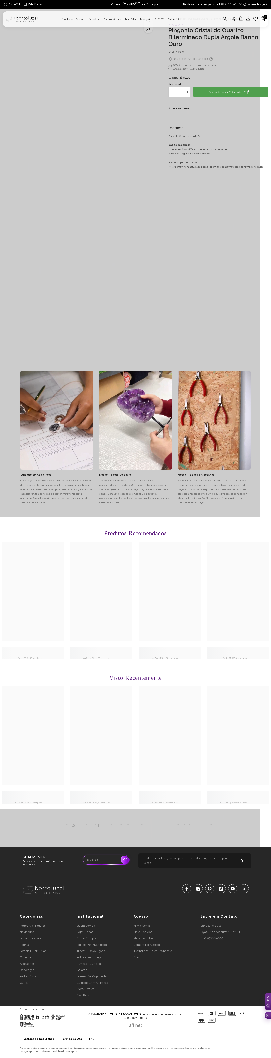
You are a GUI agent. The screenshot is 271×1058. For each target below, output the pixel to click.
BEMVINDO (197, 68)
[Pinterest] (209, 888)
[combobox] (209, 19)
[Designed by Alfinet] (135, 1024)
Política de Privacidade (124, 1009)
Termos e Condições (148, 1009)
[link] (33, 651)
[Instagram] (198, 888)
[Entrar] (248, 18)
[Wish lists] (255, 18)
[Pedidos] (233, 18)
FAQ (92, 1038)
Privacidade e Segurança (37, 1038)
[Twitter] (244, 888)
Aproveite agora (257, 4)
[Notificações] (241, 18)
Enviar (125, 860)
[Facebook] (186, 888)
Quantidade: (175, 84)
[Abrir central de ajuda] (268, 1001)
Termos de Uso (71, 1038)
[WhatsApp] (268, 1015)
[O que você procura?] (213, 19)
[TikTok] (221, 888)
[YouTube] (232, 888)
